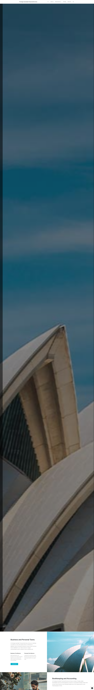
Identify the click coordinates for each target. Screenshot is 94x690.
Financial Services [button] (58, 1)
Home (48, 1)
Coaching (64, 1)
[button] (74, 2)
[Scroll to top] (92, 688)
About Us (52, 1)
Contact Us (69, 1)
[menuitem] (48, 2)
